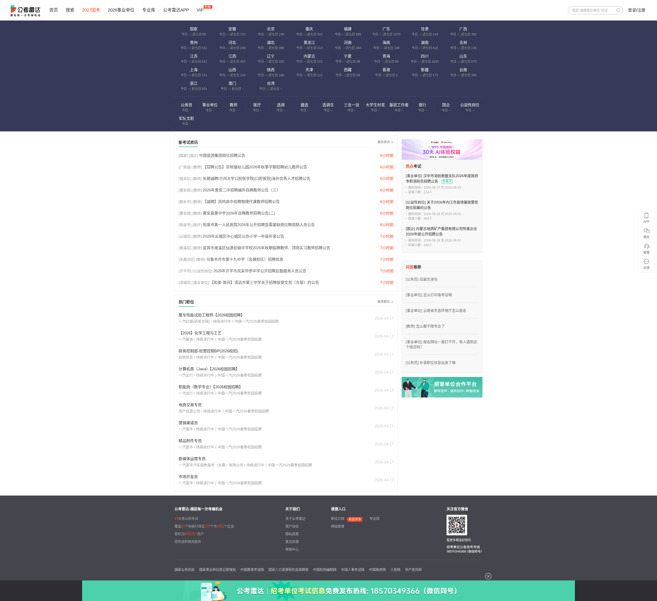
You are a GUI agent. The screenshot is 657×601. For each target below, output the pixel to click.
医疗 (257, 105)
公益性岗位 (469, 105)
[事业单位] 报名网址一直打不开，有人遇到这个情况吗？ (441, 344)
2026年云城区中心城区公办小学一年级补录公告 (243, 236)
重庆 (309, 29)
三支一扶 (351, 105)
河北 (232, 42)
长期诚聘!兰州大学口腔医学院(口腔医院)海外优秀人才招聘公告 (256, 178)
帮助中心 (292, 549)
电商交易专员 (190, 405)
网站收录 (337, 526)
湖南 (425, 42)
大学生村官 (375, 105)
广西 (463, 29)
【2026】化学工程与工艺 (200, 333)
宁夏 (348, 56)
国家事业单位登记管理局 (217, 569)
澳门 (232, 83)
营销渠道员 (188, 423)
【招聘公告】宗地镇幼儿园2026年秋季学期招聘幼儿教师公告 (255, 167)
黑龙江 (309, 42)
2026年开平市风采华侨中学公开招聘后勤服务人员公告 (260, 271)
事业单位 (210, 105)
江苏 (194, 56)
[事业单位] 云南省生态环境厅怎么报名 (436, 310)
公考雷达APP (176, 10)
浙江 (194, 83)
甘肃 (425, 29)
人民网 (395, 569)
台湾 (271, 83)
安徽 (232, 29)
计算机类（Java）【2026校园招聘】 (209, 369)
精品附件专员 (190, 441)
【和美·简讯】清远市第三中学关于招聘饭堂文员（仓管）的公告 (264, 282)
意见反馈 (292, 542)
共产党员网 (413, 569)
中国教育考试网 (252, 569)
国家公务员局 (185, 569)
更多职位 (384, 302)
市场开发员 (188, 476)
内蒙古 (309, 56)
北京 (271, 29)
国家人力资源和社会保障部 (288, 569)
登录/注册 (636, 10)
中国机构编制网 (324, 569)
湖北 (271, 42)
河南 (348, 42)
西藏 (348, 69)
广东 (386, 29)
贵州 (194, 42)
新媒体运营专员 (192, 459)
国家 (194, 29)
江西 (232, 56)
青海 (386, 56)
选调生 (328, 105)
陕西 (271, 69)
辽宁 (271, 56)
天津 (309, 69)
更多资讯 (384, 142)
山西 (232, 69)
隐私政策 (292, 534)
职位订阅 (337, 518)
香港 (386, 69)
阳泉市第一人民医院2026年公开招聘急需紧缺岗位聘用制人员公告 (259, 224)
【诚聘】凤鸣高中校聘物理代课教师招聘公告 (241, 201)
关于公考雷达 (295, 518)
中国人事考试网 (352, 569)
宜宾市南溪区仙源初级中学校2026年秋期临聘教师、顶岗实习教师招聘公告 (266, 248)
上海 (194, 69)
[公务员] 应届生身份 (422, 279)
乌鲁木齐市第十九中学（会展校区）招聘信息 (244, 259)
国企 (446, 105)
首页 (53, 10)
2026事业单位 (121, 10)
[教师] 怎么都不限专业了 (425, 326)
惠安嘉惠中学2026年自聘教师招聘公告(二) (239, 213)
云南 (463, 69)
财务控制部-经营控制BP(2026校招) (208, 351)
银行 (422, 105)
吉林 (463, 42)
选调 (281, 105)
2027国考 (91, 10)
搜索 (70, 10)
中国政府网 (377, 569)
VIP (200, 10)
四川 (425, 56)
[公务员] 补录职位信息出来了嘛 (431, 363)
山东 (463, 56)
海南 (386, 42)
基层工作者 (399, 105)
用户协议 (292, 526)
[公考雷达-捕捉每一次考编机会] (25, 11)
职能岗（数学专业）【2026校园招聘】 (211, 387)
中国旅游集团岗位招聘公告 (222, 155)
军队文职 (186, 118)
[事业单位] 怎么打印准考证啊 (429, 295)
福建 (348, 29)
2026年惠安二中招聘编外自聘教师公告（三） (241, 190)
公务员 (186, 105)
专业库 (148, 10)
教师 (233, 105)
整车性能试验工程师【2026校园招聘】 (212, 315)
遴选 (304, 105)
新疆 (425, 69)
